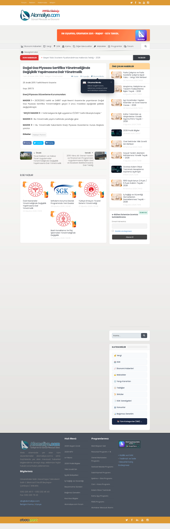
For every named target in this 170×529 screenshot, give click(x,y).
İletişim (52, 2)
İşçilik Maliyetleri (71, 475)
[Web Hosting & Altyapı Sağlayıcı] (29, 520)
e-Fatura (68, 457)
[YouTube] (144, 3)
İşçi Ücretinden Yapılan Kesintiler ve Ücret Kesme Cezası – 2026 (135, 102)
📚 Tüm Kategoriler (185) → (129, 421)
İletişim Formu (27, 504)
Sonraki (88, 153)
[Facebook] (136, 3)
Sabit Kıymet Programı (100, 472)
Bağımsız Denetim (72, 492)
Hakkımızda (42, 2)
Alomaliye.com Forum (74, 504)
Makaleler (101, 46)
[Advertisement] (130, 287)
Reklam (32, 2)
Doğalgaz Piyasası (39, 135)
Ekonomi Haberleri (32, 46)
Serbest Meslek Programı (102, 466)
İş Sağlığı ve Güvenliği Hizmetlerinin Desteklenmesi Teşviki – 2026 (134, 198)
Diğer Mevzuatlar (84, 46)
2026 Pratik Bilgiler (131, 130)
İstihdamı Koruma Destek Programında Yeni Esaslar (62, 202)
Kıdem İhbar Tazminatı (101, 490)
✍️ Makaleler (120, 375)
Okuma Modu (98, 76)
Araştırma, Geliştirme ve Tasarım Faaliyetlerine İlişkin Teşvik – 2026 (134, 89)
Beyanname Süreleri (73, 487)
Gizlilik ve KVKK (126, 455)
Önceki (38, 153)
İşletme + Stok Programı (101, 478)
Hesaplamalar (31, 52)
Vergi (48, 46)
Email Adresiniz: (119, 221)
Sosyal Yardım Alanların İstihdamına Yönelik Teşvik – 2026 (135, 155)
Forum (24, 2)
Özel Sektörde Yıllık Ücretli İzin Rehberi (135, 142)
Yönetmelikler (57, 76)
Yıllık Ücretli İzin (71, 469)
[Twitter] (131, 3)
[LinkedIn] (140, 3)
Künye (38, 504)
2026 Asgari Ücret (72, 446)
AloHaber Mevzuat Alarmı (102, 507)
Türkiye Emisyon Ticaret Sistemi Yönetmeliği (90, 202)
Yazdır (76, 76)
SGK (58, 46)
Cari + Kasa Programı (100, 484)
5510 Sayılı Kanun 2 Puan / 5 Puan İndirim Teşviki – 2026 (135, 183)
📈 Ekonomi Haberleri (124, 368)
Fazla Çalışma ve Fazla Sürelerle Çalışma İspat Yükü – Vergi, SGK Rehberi (135, 75)
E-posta (86, 76)
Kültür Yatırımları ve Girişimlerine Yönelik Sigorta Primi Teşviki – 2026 (133, 118)
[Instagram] (148, 3)
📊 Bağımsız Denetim (123, 414)
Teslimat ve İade (127, 458)
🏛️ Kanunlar (120, 407)
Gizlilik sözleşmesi (123, 231)
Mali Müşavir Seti (98, 446)
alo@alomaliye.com (30, 501)
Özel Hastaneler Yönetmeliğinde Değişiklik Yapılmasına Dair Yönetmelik (34, 204)
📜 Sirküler (119, 394)
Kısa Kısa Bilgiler (71, 498)
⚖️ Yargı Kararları (122, 381)
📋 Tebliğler (119, 388)
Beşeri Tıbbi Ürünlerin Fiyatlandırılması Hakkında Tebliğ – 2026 (71, 57)
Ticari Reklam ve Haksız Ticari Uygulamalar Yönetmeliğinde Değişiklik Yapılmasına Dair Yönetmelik (47, 160)
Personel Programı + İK (101, 452)
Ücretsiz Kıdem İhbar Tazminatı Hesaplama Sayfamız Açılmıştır (133, 169)
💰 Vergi (118, 355)
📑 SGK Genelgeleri (122, 401)
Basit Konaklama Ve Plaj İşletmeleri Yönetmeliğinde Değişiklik (63, 233)
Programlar (116, 46)
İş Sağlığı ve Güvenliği (74, 481)
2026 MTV (69, 452)
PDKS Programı (97, 501)
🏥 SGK (117, 362)
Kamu (68, 46)
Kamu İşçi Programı (99, 496)
